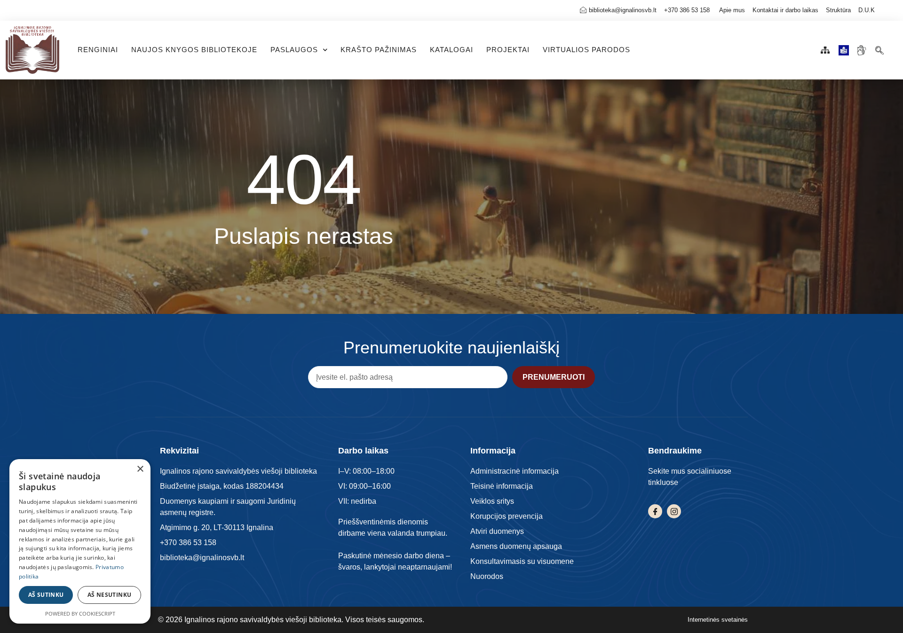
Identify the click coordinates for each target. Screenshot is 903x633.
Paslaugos (294, 50)
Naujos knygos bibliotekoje (194, 50)
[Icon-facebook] (655, 511)
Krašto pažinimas (379, 50)
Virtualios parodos (586, 50)
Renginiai (98, 50)
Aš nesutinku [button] (109, 595)
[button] (879, 48)
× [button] (139, 469)
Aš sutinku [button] (46, 595)
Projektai (508, 50)
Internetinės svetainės (718, 619)
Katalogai (451, 50)
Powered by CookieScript (80, 613)
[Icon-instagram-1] (674, 511)
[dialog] (79, 541)
